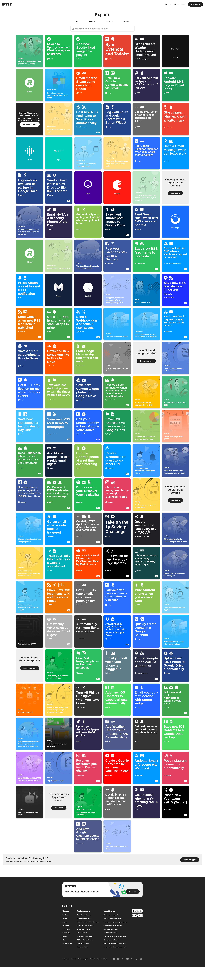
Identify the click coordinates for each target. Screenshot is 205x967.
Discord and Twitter (83, 947)
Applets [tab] (92, 21)
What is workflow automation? (113, 925)
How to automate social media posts (115, 943)
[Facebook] (113, 959)
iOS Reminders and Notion (85, 936)
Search (64, 936)
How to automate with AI (111, 915)
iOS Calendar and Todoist (84, 940)
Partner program (83, 959)
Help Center (66, 929)
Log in (184, 4)
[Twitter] (132, 959)
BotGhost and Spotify (83, 929)
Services (65, 915)
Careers (73, 959)
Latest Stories (109, 911)
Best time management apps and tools (115, 922)
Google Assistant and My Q (85, 925)
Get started (195, 4)
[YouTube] (127, 959)
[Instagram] (122, 959)
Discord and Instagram (84, 915)
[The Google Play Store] (137, 916)
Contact (92, 959)
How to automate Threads (111, 940)
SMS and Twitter (82, 932)
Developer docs (67, 943)
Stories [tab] (126, 21)
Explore (168, 4)
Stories (64, 918)
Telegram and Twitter (83, 943)
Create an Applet (190, 860)
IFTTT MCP (65, 925)
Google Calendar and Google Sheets (88, 922)
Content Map (66, 932)
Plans (176, 4)
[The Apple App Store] (137, 911)
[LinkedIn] (118, 959)
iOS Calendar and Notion (84, 918)
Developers (65, 959)
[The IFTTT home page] (7, 4)
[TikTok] (136, 959)
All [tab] (77, 21)
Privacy (99, 959)
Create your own (146, 361)
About (105, 959)
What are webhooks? (110, 932)
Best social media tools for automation (115, 947)
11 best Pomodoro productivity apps (115, 936)
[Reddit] (141, 959)
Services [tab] (109, 21)
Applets (64, 922)
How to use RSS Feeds (111, 929)
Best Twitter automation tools (112, 918)
